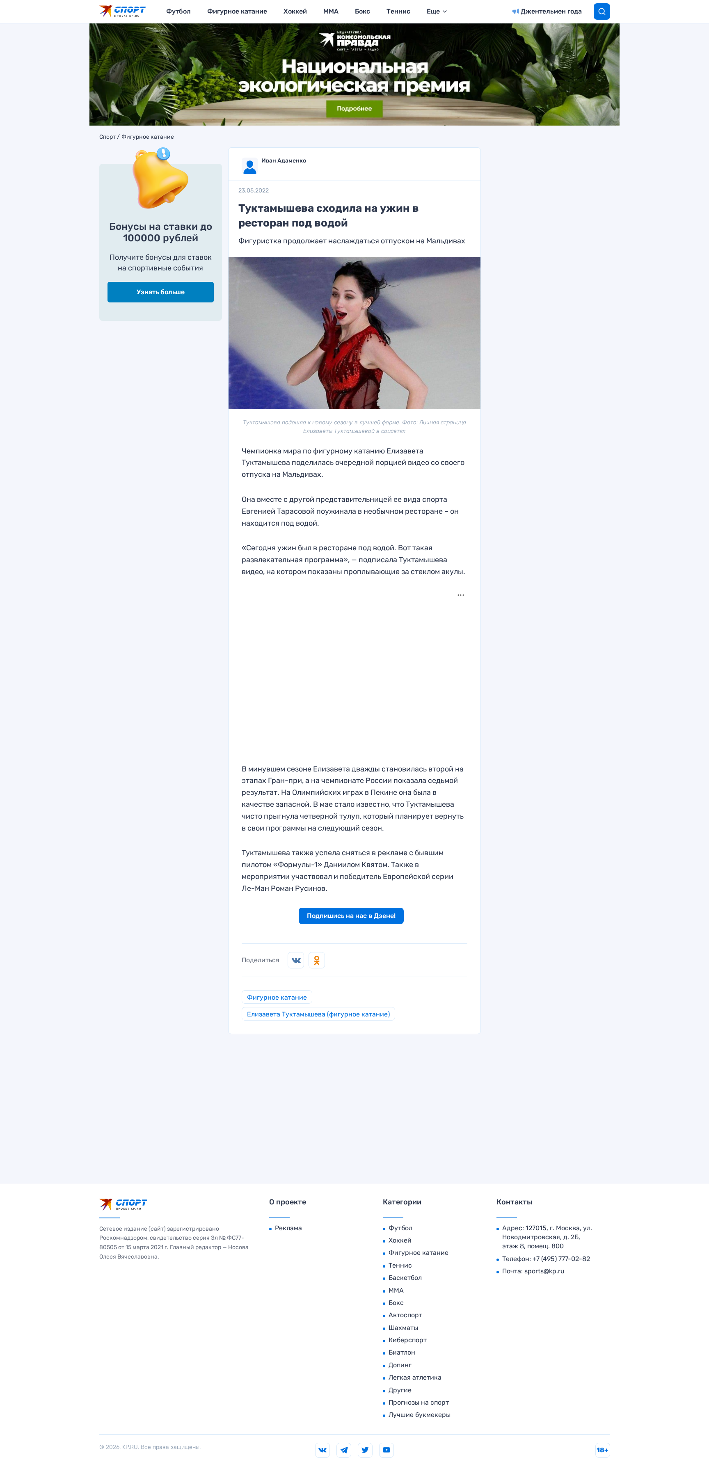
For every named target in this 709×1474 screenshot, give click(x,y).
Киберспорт (408, 1340)
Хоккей (295, 11)
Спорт (107, 137)
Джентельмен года (551, 11)
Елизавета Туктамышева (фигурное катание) (318, 1014)
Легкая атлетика (415, 1377)
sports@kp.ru (544, 1271)
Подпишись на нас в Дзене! (351, 916)
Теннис (398, 11)
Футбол (178, 11)
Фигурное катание (237, 11)
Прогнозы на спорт (419, 1402)
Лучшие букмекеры (420, 1415)
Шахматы (403, 1328)
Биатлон (402, 1352)
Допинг (400, 1365)
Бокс (362, 11)
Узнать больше (161, 292)
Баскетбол (405, 1278)
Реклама (288, 1228)
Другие (400, 1390)
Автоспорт (405, 1315)
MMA (330, 11)
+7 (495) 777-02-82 (561, 1259)
